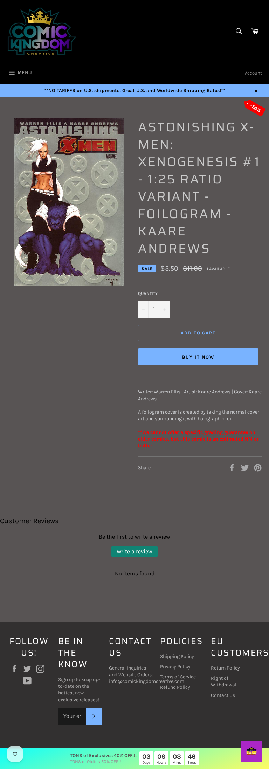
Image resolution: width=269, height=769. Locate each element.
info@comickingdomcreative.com (146, 681)
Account (253, 73)
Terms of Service (178, 677)
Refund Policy (175, 687)
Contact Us (223, 695)
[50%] (69, 285)
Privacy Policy (175, 667)
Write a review (134, 551)
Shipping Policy (177, 656)
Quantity (148, 293)
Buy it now (198, 357)
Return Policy (225, 668)
